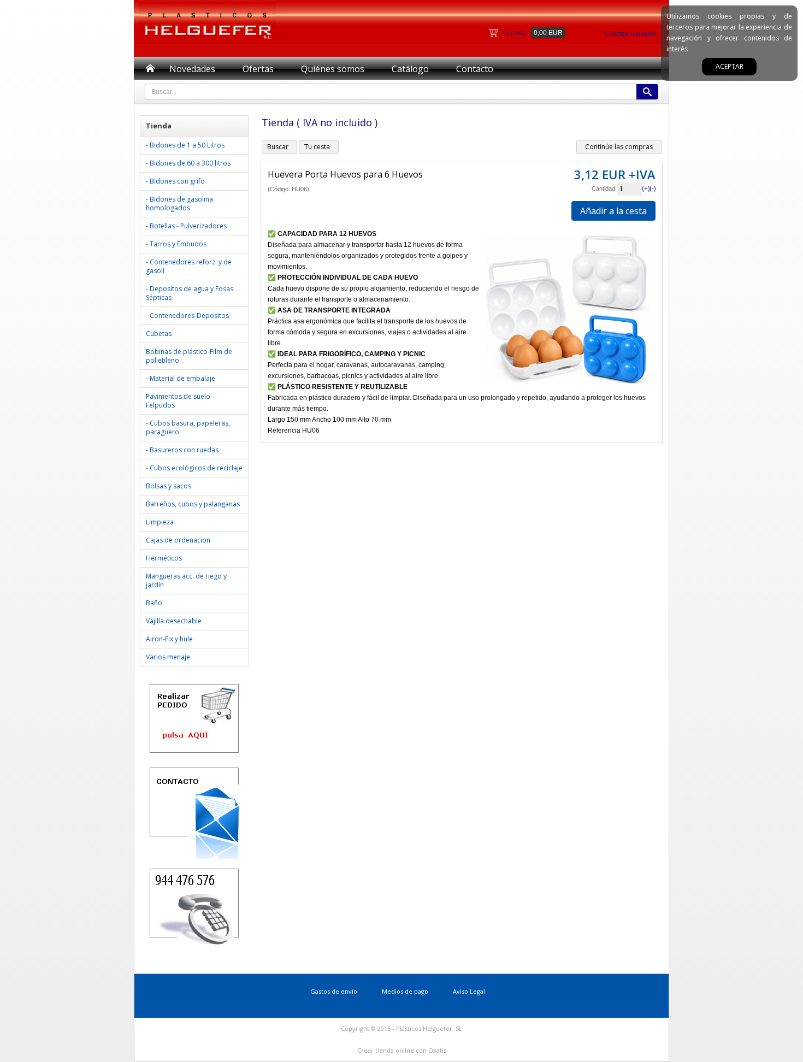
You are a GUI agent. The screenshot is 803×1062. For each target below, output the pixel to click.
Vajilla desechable (174, 621)
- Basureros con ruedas (182, 450)
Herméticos (164, 558)
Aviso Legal (469, 991)
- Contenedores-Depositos (187, 315)
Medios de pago (405, 991)
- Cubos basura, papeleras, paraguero (188, 427)
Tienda (159, 126)
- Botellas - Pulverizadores (186, 226)
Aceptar (729, 66)
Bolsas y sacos (168, 486)
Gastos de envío (333, 991)
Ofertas (258, 69)
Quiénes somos (332, 69)
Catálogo (410, 69)
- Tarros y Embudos (176, 244)
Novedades (192, 69)
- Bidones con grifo (175, 181)
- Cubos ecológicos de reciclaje (194, 468)
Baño (154, 602)
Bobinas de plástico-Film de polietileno (189, 356)
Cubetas (159, 333)
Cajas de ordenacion (178, 540)
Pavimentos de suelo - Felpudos (180, 401)
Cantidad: (604, 188)
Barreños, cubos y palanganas (193, 504)
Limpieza (160, 522)
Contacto (474, 69)
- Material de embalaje (180, 378)
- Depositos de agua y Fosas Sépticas (189, 293)
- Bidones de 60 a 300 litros (188, 163)
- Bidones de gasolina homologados (179, 203)
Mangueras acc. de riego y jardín (186, 580)
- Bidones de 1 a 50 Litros (185, 145)
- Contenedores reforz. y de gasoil (189, 266)
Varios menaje (168, 657)
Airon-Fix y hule (169, 639)
